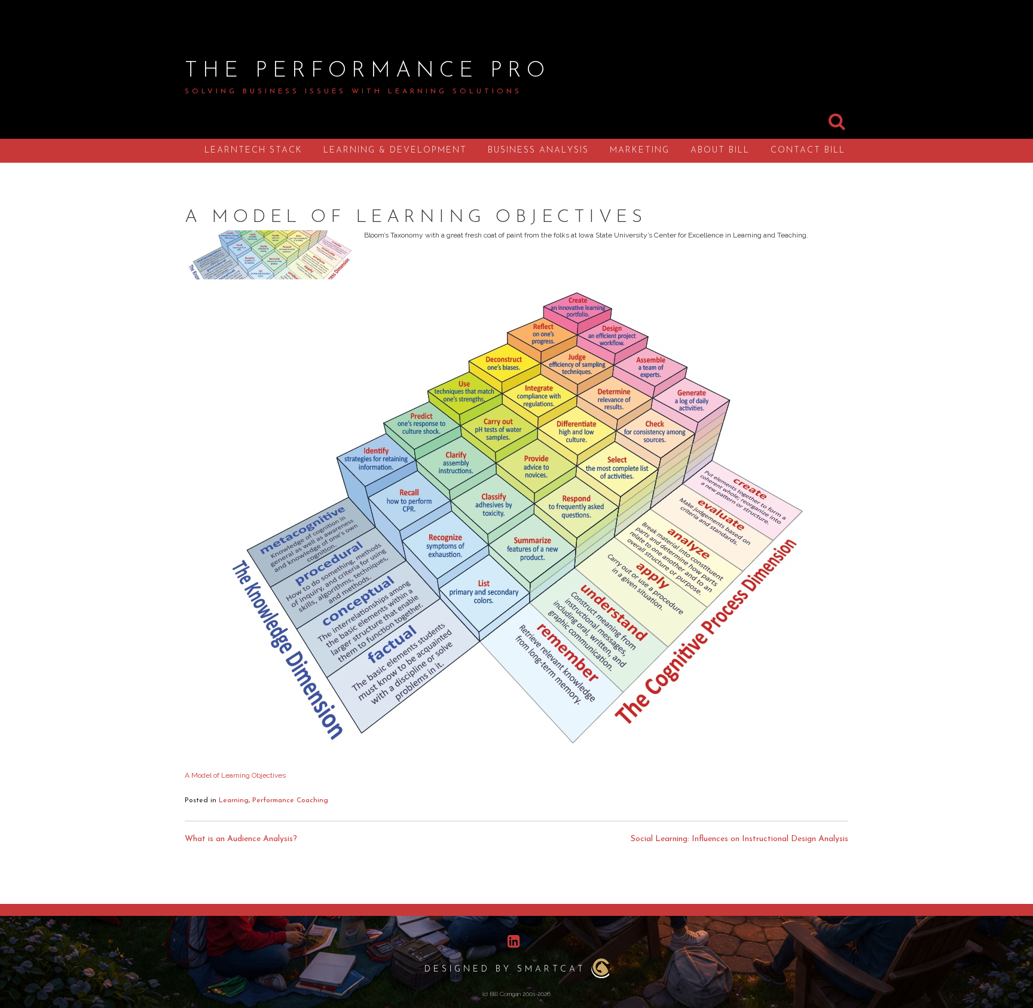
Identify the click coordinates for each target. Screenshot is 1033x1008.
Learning (234, 800)
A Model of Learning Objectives (235, 775)
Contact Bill (808, 150)
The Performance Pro (367, 71)
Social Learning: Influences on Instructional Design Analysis (739, 839)
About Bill (720, 150)
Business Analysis (538, 150)
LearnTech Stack (253, 150)
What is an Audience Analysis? (241, 839)
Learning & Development (395, 150)
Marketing (640, 150)
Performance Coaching (290, 800)
